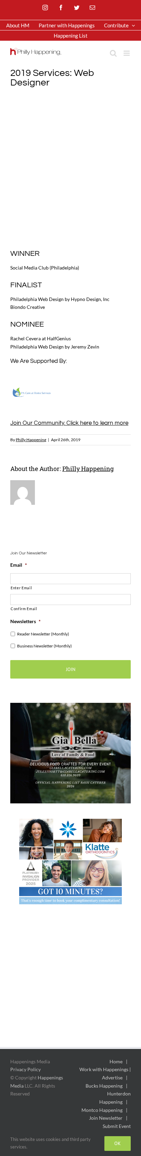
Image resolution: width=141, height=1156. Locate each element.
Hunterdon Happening (115, 1098)
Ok (117, 1143)
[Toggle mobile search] (113, 53)
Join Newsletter (106, 1118)
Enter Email (21, 588)
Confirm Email (24, 608)
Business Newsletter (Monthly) (44, 645)
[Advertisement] (70, 167)
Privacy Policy (25, 1069)
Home (116, 1061)
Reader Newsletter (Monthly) (43, 633)
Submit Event (117, 1126)
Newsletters (25, 621)
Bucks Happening (104, 1086)
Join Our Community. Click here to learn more (69, 423)
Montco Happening (102, 1110)
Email (18, 565)
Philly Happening (31, 439)
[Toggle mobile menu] (127, 53)
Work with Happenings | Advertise (105, 1073)
